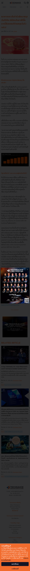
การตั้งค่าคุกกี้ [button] (15, 568)
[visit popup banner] (15, 285)
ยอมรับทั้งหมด (15, 564)
